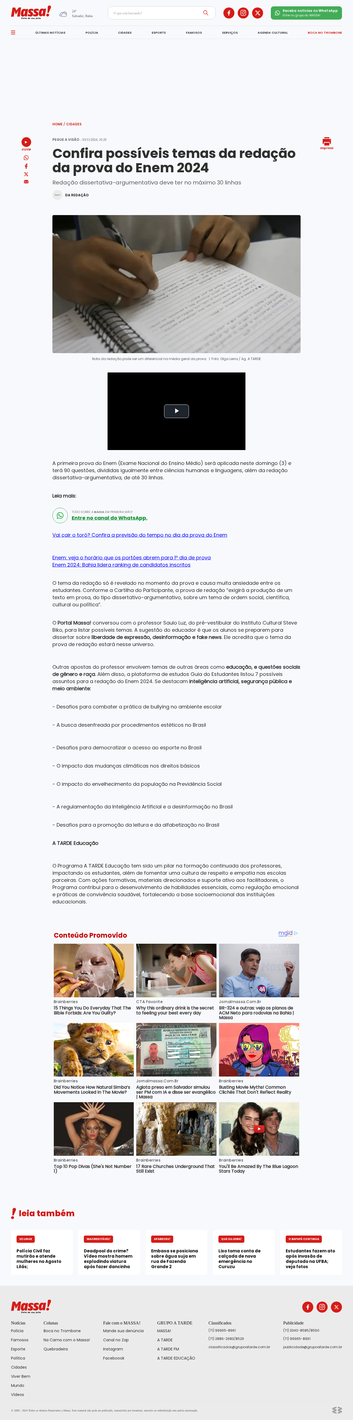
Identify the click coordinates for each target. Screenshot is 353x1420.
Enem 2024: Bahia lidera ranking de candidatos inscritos (121, 564)
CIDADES (125, 32)
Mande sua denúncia (123, 1331)
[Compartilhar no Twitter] (26, 174)
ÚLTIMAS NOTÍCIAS (50, 32)
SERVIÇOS (230, 32)
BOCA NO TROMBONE (325, 32)
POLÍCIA (91, 32)
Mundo (17, 1385)
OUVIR (26, 149)
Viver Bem (20, 1376)
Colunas (51, 1323)
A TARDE (165, 1340)
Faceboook (113, 1358)
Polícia (17, 1331)
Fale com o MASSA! (121, 1323)
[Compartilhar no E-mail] (26, 181)
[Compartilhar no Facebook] (26, 167)
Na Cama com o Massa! (67, 1340)
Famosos (19, 1340)
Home (58, 124)
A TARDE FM (168, 1349)
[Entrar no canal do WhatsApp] (60, 515)
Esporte (18, 1349)
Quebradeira (56, 1349)
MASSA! (164, 1331)
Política (18, 1358)
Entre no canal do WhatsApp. (110, 518)
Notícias (18, 1323)
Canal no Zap (116, 1340)
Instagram (113, 1349)
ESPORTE (159, 32)
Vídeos (17, 1394)
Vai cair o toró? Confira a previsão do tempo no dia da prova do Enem (139, 534)
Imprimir (327, 148)
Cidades (74, 124)
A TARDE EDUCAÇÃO (176, 1358)
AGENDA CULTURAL (273, 32)
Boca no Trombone (62, 1331)
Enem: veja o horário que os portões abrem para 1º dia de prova (131, 557)
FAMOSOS (194, 32)
